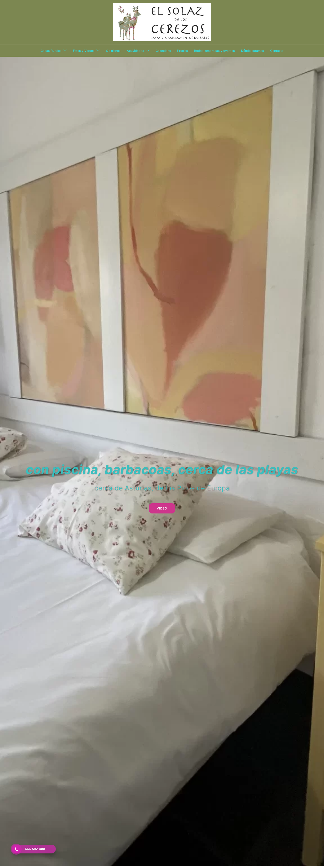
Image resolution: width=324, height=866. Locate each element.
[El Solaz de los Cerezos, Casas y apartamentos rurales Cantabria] (162, 22)
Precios (182, 50)
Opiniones (113, 50)
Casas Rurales (51, 50)
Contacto (276, 50)
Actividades (135, 50)
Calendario (163, 50)
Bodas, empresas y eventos (214, 50)
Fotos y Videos (84, 50)
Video (162, 508)
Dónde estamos (252, 50)
